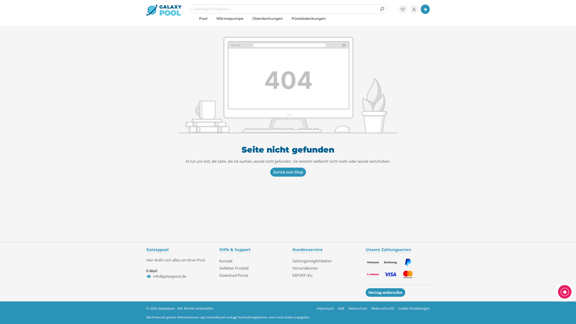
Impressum (325, 308)
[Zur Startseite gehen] (164, 10)
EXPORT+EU (302, 275)
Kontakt (226, 261)
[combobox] (289, 9)
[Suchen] (382, 9)
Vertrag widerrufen (385, 292)
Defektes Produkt (234, 268)
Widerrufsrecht (382, 308)
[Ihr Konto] (414, 9)
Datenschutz (357, 308)
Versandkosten (305, 268)
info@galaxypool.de (169, 276)
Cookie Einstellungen (414, 308)
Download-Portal (233, 275)
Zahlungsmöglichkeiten (312, 261)
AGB (341, 308)
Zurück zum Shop (288, 172)
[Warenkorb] (425, 9)
